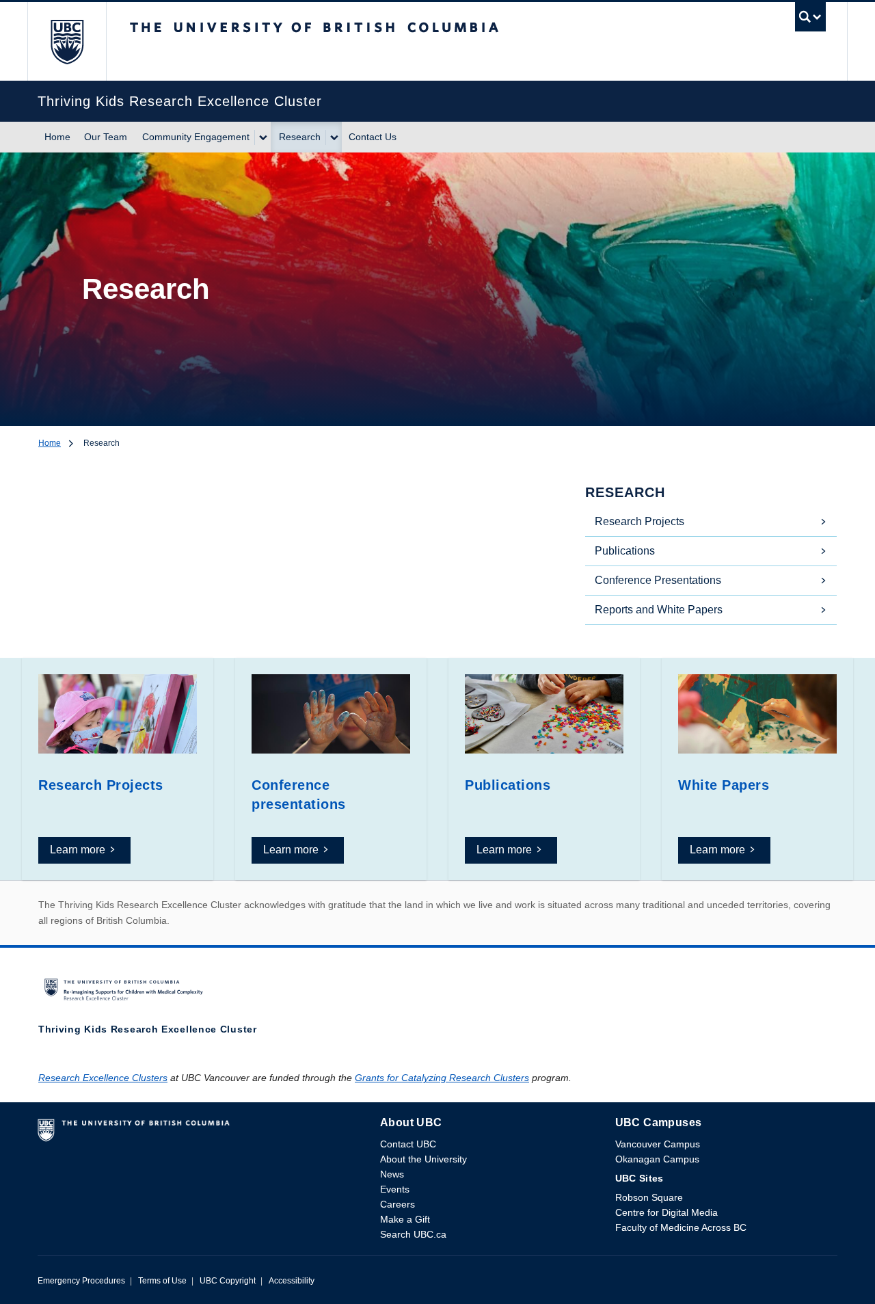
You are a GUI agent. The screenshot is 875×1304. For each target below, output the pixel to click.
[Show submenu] (262, 137)
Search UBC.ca (413, 1234)
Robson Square (649, 1197)
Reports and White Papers (659, 609)
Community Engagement (196, 136)
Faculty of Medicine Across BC (680, 1227)
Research (300, 136)
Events (394, 1189)
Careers (397, 1204)
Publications (625, 551)
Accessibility (291, 1281)
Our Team (105, 136)
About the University (423, 1159)
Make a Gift (405, 1219)
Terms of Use (162, 1281)
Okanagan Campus (657, 1159)
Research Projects (639, 521)
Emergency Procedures (81, 1281)
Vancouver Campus (657, 1144)
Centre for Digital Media (666, 1212)
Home (57, 136)
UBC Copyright (228, 1281)
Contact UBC (408, 1144)
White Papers (723, 785)
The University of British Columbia (66, 41)
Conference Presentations (658, 580)
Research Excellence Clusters (102, 1077)
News (392, 1174)
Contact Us (372, 136)
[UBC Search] (810, 20)
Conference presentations (299, 794)
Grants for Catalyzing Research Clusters (442, 1077)
